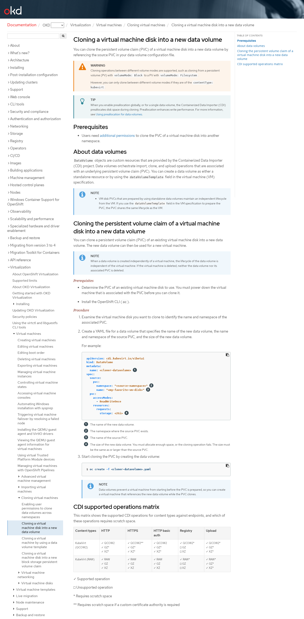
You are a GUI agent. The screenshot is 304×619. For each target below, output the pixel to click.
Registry (16, 141)
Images (15, 163)
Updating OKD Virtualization (33, 310)
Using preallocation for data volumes (119, 114)
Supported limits (24, 280)
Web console (20, 97)
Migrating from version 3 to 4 (33, 245)
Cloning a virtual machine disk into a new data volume (39, 527)
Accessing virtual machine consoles (37, 395)
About (15, 45)
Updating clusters (24, 82)
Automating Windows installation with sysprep (35, 406)
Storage (16, 133)
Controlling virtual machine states (38, 384)
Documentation (21, 24)
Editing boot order (31, 353)
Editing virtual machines (35, 346)
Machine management (27, 177)
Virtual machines (109, 25)
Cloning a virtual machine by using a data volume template (39, 542)
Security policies (24, 317)
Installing (17, 67)
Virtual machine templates (35, 589)
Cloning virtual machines (146, 25)
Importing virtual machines (32, 489)
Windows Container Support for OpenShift (33, 201)
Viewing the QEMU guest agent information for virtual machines (36, 444)
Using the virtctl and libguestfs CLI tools (34, 325)
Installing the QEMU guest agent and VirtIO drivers (37, 431)
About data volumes (251, 46)
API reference (20, 260)
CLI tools (17, 104)
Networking (19, 126)
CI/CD (15, 155)
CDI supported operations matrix (260, 64)
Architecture (19, 60)
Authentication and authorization (35, 119)
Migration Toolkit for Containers (35, 252)
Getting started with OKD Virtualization (31, 295)
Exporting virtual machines (37, 365)
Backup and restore (25, 238)
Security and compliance (29, 111)
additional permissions (117, 135)
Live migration (26, 596)
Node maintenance (29, 602)
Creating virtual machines (37, 340)
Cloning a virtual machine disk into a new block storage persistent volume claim (39, 559)
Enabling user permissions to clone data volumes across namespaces (37, 510)
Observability (20, 211)
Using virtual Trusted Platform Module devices (36, 457)
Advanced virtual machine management (34, 478)
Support (16, 89)
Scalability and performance (32, 219)
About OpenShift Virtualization (35, 274)
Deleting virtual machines (36, 359)
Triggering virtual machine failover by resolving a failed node (38, 418)
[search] (63, 36)
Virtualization (80, 25)
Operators (18, 148)
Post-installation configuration (34, 75)
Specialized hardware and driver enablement (33, 228)
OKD (47, 25)
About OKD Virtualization (31, 287)
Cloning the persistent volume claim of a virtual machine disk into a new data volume (265, 55)
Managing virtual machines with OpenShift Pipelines (37, 468)
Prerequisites (246, 41)
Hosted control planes (27, 185)
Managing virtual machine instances (37, 374)
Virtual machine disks (36, 583)
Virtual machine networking (31, 574)
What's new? (20, 53)
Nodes (15, 192)
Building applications (26, 170)
